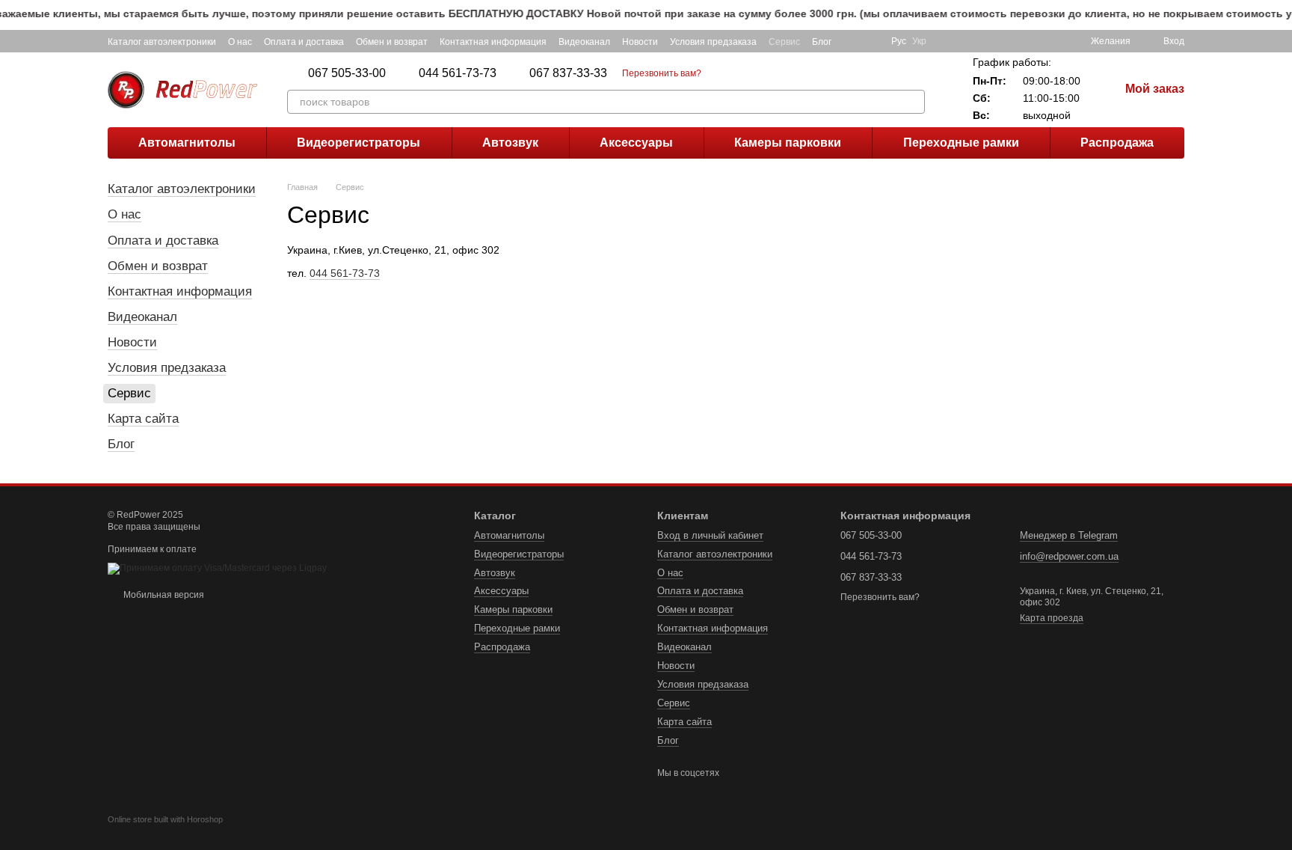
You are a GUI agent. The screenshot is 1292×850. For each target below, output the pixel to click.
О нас (240, 42)
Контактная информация (493, 42)
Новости (640, 42)
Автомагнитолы (187, 142)
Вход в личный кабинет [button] (710, 535)
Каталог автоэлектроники (162, 42)
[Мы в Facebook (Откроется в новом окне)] (852, 41)
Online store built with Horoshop (165, 819)
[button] (1280, 14)
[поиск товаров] (913, 102)
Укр (919, 41)
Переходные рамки (961, 142)
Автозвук (510, 142)
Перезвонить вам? (661, 73)
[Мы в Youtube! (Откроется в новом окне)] (870, 41)
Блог (821, 42)
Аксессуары (636, 142)
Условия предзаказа (713, 42)
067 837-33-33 (568, 73)
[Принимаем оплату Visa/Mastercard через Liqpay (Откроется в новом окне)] (217, 568)
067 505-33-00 (347, 73)
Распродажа (1117, 142)
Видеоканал (584, 42)
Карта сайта (143, 419)
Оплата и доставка (304, 42)
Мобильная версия (162, 595)
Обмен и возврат (392, 42)
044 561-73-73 (457, 73)
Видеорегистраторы (358, 142)
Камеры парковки (787, 142)
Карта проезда (1051, 618)
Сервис (784, 42)
